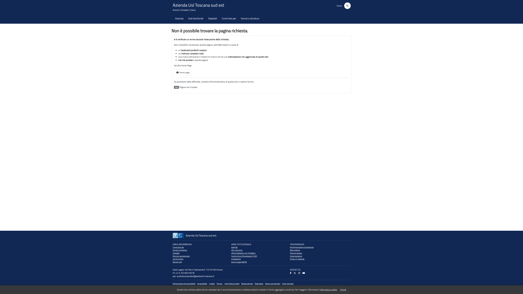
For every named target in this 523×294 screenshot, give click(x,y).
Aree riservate (288, 283)
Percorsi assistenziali (181, 256)
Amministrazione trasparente (302, 247)
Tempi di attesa (296, 253)
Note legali (259, 283)
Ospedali (212, 18)
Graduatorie (236, 259)
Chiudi (343, 289)
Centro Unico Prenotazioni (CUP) (244, 256)
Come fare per (229, 18)
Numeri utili (177, 262)
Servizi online (178, 259)
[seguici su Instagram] (299, 273)
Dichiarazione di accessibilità (184, 283)
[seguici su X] (295, 273)
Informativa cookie (232, 283)
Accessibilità (202, 283)
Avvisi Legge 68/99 (239, 262)
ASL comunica (236, 250)
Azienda (179, 18)
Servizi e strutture (250, 18)
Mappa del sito (247, 283)
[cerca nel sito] (346, 5)
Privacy (220, 283)
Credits (212, 283)
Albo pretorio (295, 250)
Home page (184, 72)
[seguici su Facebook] (291, 273)
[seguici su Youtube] (303, 273)
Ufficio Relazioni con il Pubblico (243, 253)
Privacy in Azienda (297, 259)
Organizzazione (296, 256)
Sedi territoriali (195, 18)
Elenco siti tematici (272, 283)
